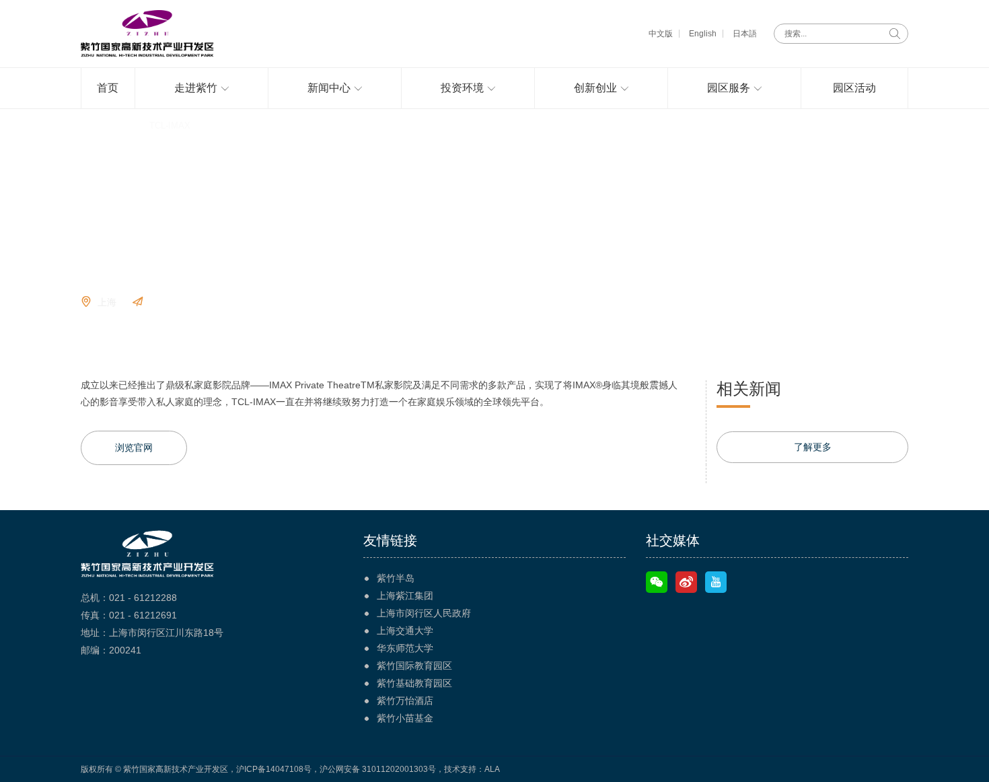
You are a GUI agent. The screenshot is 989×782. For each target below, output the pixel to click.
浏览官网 (168, 302)
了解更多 (813, 446)
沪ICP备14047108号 (274, 769)
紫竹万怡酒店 (405, 700)
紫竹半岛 (395, 578)
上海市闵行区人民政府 (424, 613)
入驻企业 (123, 125)
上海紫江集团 (405, 595)
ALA (492, 769)
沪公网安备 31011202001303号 (378, 769)
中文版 (661, 33)
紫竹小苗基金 (405, 718)
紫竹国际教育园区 (414, 665)
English (703, 33)
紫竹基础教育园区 (414, 683)
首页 (89, 125)
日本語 (745, 33)
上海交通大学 (405, 630)
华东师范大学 (405, 648)
